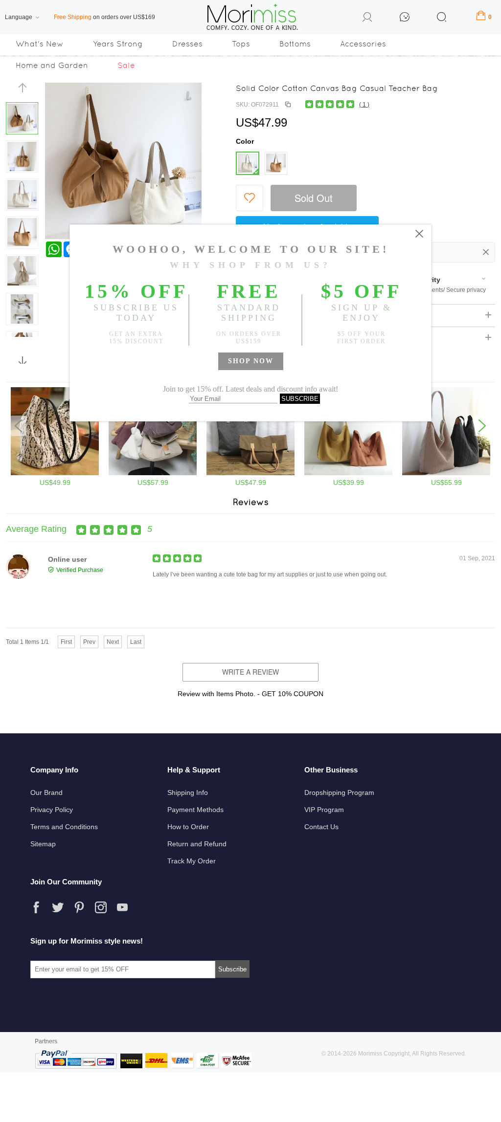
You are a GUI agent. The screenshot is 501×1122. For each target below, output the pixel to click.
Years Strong (118, 43)
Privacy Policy (51, 810)
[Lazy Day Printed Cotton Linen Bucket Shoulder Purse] (55, 473)
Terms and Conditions (64, 827)
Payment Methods (195, 810)
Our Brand (46, 792)
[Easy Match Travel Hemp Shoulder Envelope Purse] (153, 473)
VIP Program (324, 810)
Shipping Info (187, 792)
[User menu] (367, 18)
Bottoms (295, 43)
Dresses (187, 43)
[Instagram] (101, 907)
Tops (241, 43)
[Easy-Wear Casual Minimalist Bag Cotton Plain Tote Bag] (348, 473)
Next (113, 641)
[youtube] (122, 907)
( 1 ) (364, 104)
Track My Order (191, 861)
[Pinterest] (79, 907)
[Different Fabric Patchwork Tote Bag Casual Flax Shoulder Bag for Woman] (446, 473)
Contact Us (321, 827)
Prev (89, 641)
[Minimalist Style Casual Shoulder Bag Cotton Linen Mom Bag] (250, 473)
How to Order (188, 827)
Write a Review (250, 672)
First (66, 641)
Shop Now (250, 361)
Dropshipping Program (339, 792)
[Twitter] (58, 907)
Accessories (363, 43)
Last (135, 641)
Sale (126, 65)
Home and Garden (52, 65)
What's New (40, 43)
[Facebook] (36, 907)
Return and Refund (197, 844)
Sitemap (43, 844)
